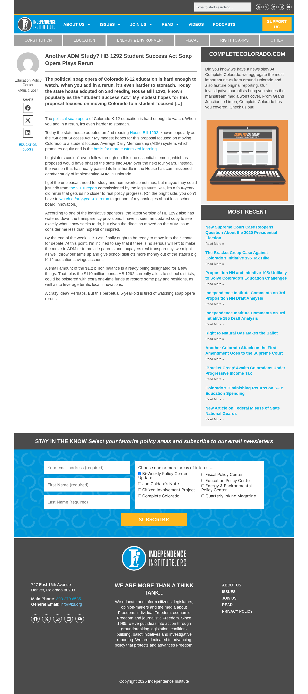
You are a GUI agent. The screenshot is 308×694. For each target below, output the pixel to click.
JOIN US (138, 24)
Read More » (214, 243)
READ (167, 24)
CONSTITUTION (38, 40)
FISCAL (192, 40)
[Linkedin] (274, 7)
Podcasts (224, 24)
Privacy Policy (237, 611)
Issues (107, 24)
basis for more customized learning (125, 149)
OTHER (277, 40)
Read (227, 605)
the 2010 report (83, 188)
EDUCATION (84, 40)
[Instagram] (281, 7)
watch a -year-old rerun (84, 199)
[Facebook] (259, 7)
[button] (28, 108)
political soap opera (70, 118)
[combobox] (222, 7)
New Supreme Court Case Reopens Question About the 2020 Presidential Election (241, 232)
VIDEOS (196, 24)
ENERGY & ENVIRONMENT (140, 40)
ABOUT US (74, 24)
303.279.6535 (68, 599)
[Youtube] (289, 7)
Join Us (229, 598)
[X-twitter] (266, 7)
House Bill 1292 (144, 132)
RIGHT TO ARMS (234, 40)
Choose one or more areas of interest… (175, 468)
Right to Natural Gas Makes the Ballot (241, 333)
